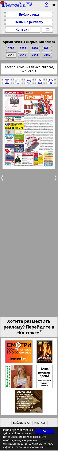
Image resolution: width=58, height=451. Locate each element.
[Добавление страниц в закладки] (51, 81)
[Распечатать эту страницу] (29, 81)
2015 (47, 55)
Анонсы (39, 423)
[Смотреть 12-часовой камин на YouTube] (45, 351)
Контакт (22, 29)
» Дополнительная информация (23, 447)
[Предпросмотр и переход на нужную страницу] (18, 81)
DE (54, 5)
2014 (35, 55)
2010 (35, 48)
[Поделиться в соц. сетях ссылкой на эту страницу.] (40, 81)
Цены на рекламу (29, 22)
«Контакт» (28, 333)
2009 (23, 48)
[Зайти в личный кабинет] (46, 5)
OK (44, 431)
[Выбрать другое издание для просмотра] (7, 81)
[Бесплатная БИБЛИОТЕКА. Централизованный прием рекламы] (17, 6)
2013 (23, 55)
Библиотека (29, 14)
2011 (47, 48)
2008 (11, 48)
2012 (11, 55)
